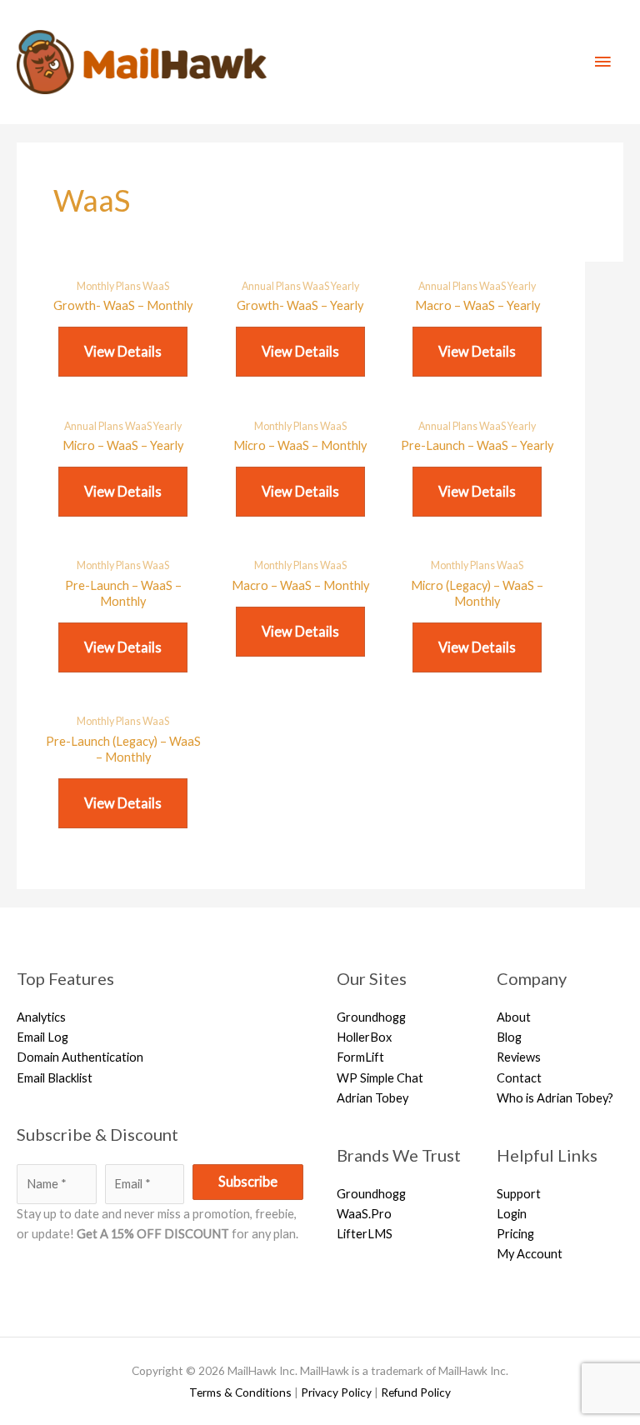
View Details (123, 351)
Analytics (41, 1017)
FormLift (360, 1057)
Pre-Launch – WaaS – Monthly (123, 593)
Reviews (519, 1057)
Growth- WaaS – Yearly (300, 305)
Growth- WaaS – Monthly (122, 305)
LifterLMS (364, 1234)
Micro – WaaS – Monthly (300, 445)
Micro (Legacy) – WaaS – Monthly (477, 593)
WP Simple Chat (380, 1078)
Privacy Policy (336, 1392)
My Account (529, 1254)
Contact (519, 1078)
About (514, 1017)
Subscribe (248, 1181)
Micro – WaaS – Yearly (122, 445)
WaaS (155, 286)
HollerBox (364, 1037)
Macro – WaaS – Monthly (300, 585)
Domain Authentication (80, 1057)
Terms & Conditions (240, 1392)
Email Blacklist (54, 1078)
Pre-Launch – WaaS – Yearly (477, 445)
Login (512, 1214)
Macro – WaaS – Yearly (477, 305)
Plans (129, 286)
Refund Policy (416, 1392)
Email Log (42, 1037)
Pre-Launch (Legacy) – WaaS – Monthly (123, 749)
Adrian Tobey (372, 1098)
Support (519, 1194)
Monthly (96, 286)
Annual (259, 286)
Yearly (345, 286)
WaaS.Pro (364, 1214)
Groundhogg (371, 1017)
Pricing (515, 1234)
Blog (509, 1037)
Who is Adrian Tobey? (555, 1098)
